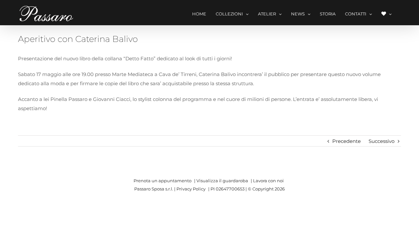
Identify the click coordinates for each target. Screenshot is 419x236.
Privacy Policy (191, 188)
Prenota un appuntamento (162, 180)
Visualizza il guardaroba (222, 180)
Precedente (346, 141)
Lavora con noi (268, 180)
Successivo (381, 141)
